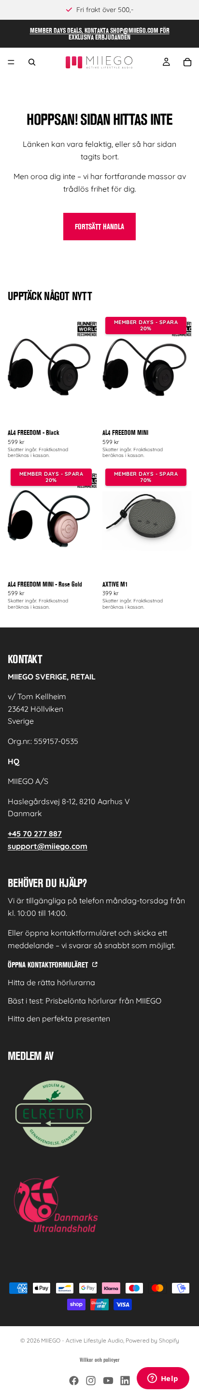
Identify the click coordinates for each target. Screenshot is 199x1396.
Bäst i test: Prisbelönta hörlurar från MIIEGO (84, 1000)
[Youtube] (108, 1380)
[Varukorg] (187, 62)
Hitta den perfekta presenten (59, 1018)
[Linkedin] (125, 1380)
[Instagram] (91, 1380)
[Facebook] (74, 1380)
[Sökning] (32, 62)
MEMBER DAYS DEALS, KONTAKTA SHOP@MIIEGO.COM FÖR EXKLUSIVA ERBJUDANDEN (100, 33)
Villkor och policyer (100, 1360)
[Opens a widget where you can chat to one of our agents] (162, 1379)
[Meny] (11, 62)
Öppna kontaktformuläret (49, 964)
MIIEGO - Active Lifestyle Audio (82, 1340)
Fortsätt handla (99, 226)
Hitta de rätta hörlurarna (51, 982)
